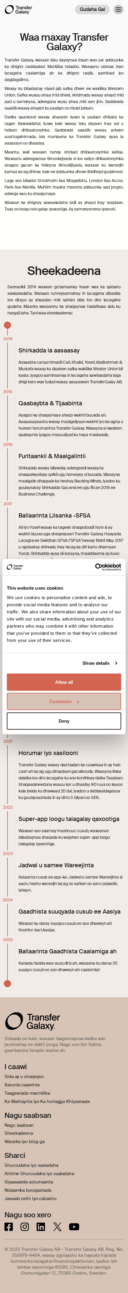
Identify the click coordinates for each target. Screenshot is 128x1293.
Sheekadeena (18, 1133)
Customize (60, 701)
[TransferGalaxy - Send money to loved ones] (18, 12)
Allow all (64, 681)
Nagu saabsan (19, 1125)
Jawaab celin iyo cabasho (30, 1199)
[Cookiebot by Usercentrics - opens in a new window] (95, 567)
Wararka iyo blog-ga (24, 1142)
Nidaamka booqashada (27, 1190)
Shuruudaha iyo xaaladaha (31, 1165)
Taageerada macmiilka (27, 1093)
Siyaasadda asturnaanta (28, 1182)
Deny (64, 720)
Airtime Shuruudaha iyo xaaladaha (39, 1174)
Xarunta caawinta (21, 1085)
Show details (96, 663)
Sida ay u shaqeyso (24, 1077)
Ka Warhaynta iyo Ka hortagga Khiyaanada (47, 1101)
